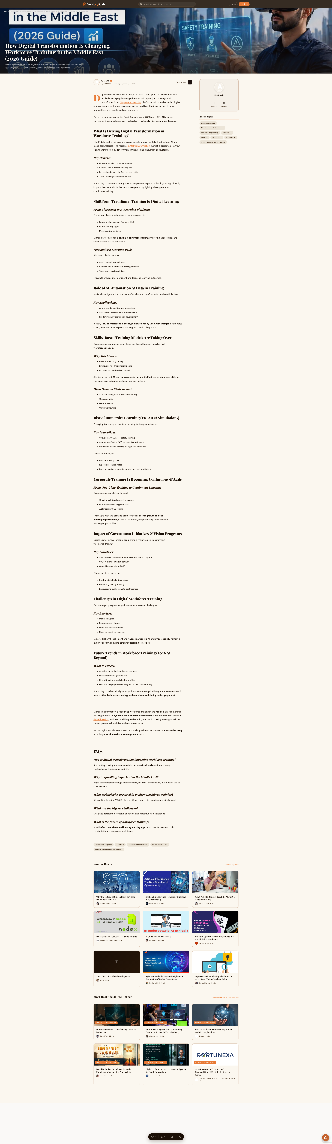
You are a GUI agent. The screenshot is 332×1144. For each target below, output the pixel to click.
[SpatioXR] (97, 82)
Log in (233, 4)
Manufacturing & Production (212, 128)
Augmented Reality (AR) (138, 845)
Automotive (230, 137)
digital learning (101, 719)
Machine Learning (208, 123)
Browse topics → (232, 865)
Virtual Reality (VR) (159, 845)
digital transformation (139, 145)
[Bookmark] (172, 1137)
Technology (217, 137)
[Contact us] (325, 1137)
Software (120, 845)
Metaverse (227, 133)
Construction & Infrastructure (213, 142)
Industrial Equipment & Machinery (108, 849)
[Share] (179, 1137)
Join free (244, 4)
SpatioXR (105, 81)
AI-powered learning (130, 102)
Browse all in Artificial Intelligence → (225, 997)
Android (204, 137)
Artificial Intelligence (20, 11)
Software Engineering (209, 133)
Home (5, 11)
